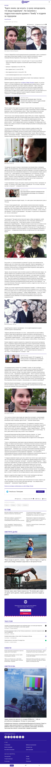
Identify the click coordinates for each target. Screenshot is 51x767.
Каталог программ (8, 747)
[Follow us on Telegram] (17, 737)
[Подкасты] (23, 737)
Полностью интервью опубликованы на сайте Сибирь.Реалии (18, 486)
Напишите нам (29, 747)
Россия (6, 5)
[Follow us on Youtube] (11, 737)
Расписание (28, 761)
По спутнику (7, 761)
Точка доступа (7, 756)
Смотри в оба (9, 666)
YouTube (27, 758)
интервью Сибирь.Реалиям (27, 82)
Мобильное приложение (31, 744)
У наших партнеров (8, 758)
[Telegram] (25, 765)
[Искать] (39, 765)
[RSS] (20, 737)
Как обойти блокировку (9, 749)
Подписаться (40, 491)
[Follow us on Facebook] (5, 737)
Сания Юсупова (7, 19)
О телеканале (7, 744)
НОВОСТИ (7, 648)
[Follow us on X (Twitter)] (8, 737)
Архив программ (29, 749)
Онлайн (27, 756)
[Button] (30, 24)
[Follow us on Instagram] (14, 737)
